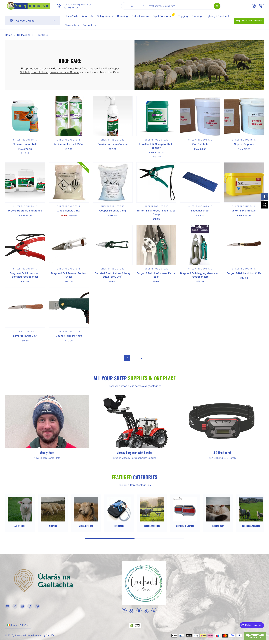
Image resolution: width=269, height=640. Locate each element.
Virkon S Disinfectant (243, 210)
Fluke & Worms (140, 16)
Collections (24, 34)
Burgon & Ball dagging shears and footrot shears (200, 275)
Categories (103, 16)
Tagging (183, 16)
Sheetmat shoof (200, 210)
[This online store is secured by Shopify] (135, 625)
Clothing (197, 16)
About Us (87, 16)
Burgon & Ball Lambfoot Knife (244, 273)
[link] (73, 6)
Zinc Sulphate (200, 144)
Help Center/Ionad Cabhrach (249, 20)
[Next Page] (142, 358)
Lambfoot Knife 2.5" (25, 335)
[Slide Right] (258, 513)
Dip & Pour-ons (162, 16)
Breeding (122, 16)
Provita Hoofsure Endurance (25, 210)
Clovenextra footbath (25, 144)
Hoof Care (42, 34)
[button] (217, 6)
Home (8, 34)
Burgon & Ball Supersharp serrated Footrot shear (25, 275)
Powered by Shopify (43, 635)
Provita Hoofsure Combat (64, 72)
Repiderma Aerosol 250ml (69, 144)
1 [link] (127, 357)
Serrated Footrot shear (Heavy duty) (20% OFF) (112, 275)
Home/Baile (71, 16)
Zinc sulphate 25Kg (68, 210)
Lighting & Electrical (217, 16)
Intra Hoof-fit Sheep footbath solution (156, 146)
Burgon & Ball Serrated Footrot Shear (68, 275)
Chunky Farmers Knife (69, 335)
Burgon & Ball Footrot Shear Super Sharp (156, 212)
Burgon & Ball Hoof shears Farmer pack (156, 275)
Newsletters (72, 25)
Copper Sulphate (244, 144)
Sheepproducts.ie (23, 635)
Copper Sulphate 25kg (112, 210)
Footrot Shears (39, 72)
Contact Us (89, 25)
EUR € (18, 625)
